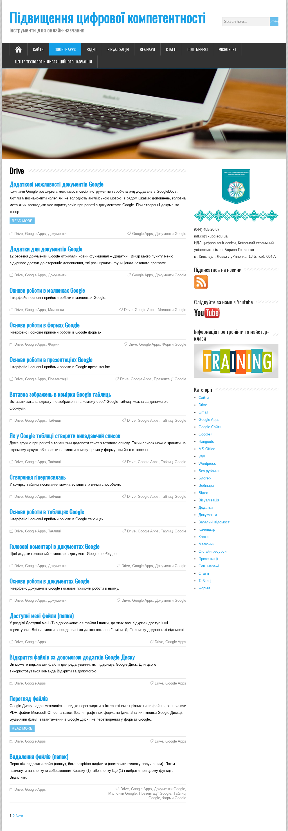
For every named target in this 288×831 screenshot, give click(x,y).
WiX (202, 456)
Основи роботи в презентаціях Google (51, 359)
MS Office (207, 449)
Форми (53, 344)
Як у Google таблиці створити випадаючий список (65, 435)
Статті (171, 49)
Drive (18, 234)
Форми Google (174, 344)
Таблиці (54, 420)
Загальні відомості (214, 522)
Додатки (206, 507)
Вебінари (147, 49)
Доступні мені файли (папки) (42, 615)
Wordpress (207, 463)
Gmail (203, 412)
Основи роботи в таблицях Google (47, 511)
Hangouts (206, 441)
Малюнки (56, 310)
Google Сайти (210, 427)
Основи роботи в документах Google (49, 580)
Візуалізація (118, 49)
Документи (57, 234)
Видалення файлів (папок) (39, 756)
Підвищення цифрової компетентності (108, 17)
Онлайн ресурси (212, 551)
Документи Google (170, 234)
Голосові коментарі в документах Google (55, 546)
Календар (207, 529)
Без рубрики (209, 471)
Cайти (38, 49)
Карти (203, 537)
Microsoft (227, 49)
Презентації (58, 379)
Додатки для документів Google (46, 248)
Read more (22, 221)
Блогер (205, 478)
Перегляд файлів (29, 698)
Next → (22, 816)
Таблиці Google (173, 420)
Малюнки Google (172, 310)
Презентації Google (170, 379)
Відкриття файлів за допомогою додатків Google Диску (72, 656)
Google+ (205, 434)
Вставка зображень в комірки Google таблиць (60, 394)
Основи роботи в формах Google (45, 324)
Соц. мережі (197, 49)
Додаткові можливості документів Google (57, 183)
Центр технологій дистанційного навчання (53, 62)
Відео (91, 49)
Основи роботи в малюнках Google (47, 290)
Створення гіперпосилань (38, 476)
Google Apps (65, 49)
